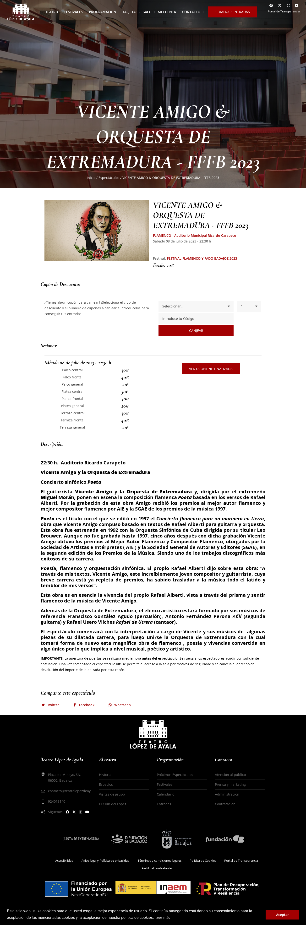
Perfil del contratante (157, 868)
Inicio (91, 177)
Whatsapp (122, 705)
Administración (227, 794)
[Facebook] (270, 6)
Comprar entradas (232, 12)
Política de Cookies (203, 860)
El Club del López (112, 804)
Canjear (196, 330)
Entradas (164, 804)
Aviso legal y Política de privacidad (106, 860)
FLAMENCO (162, 235)
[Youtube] (296, 6)
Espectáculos (108, 177)
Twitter (53, 705)
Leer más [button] (162, 917)
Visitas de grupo (112, 794)
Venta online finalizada (211, 368)
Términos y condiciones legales (159, 860)
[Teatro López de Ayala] (153, 734)
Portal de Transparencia (284, 11)
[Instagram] (287, 6)
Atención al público (230, 774)
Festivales (164, 784)
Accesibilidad (64, 860)
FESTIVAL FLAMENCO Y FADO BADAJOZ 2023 (202, 258)
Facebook (86, 705)
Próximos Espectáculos (175, 774)
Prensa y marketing (230, 784)
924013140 (56, 801)
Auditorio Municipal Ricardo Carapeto (205, 235)
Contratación (225, 804)
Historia (105, 774)
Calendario (165, 794)
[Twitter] (279, 6)
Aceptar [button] (282, 914)
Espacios (106, 784)
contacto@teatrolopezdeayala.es (74, 791)
